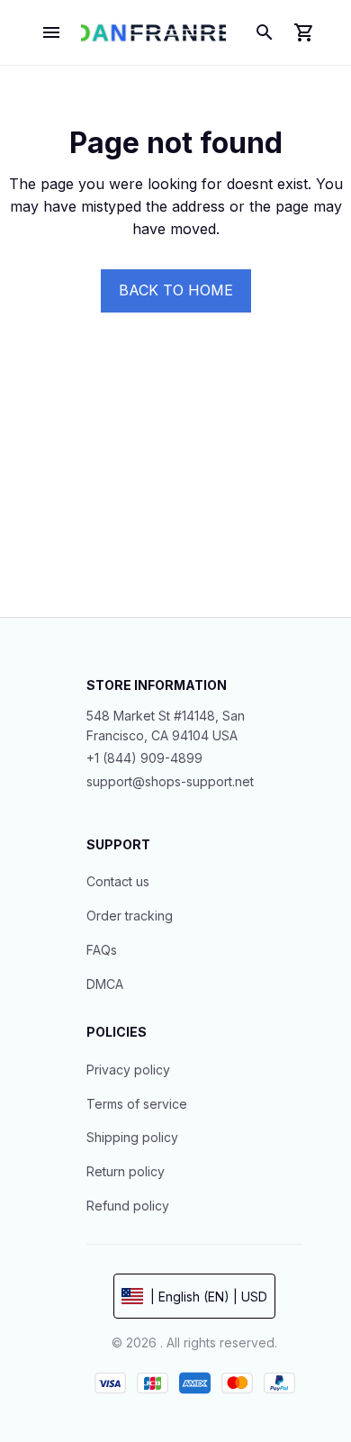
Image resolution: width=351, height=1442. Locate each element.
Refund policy (127, 1205)
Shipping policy (132, 1137)
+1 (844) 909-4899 (144, 758)
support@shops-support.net (170, 781)
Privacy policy (128, 1069)
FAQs (101, 949)
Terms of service (136, 1103)
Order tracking (129, 915)
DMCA (104, 984)
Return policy (125, 1171)
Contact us (117, 881)
